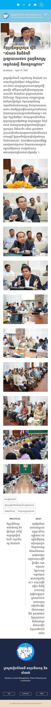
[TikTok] (29, 4)
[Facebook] (18, 4)
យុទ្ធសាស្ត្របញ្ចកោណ (26, 511)
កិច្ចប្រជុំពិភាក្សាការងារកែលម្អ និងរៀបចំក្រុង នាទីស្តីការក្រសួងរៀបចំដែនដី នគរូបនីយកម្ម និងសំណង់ (14, 531)
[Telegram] (23, 4)
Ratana (9, 70)
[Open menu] (45, 14)
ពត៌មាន (6, 42)
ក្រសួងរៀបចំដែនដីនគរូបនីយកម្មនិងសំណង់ (19, 505)
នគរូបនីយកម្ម (10, 511)
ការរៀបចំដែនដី (10, 499)
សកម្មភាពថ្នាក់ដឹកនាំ (17, 42)
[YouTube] (35, 4)
